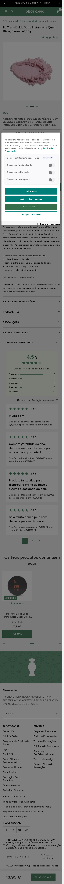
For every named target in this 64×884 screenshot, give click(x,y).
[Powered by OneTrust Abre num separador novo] (47, 223)
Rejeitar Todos (31, 191)
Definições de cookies (31, 214)
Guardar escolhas (31, 207)
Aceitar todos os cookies (31, 199)
